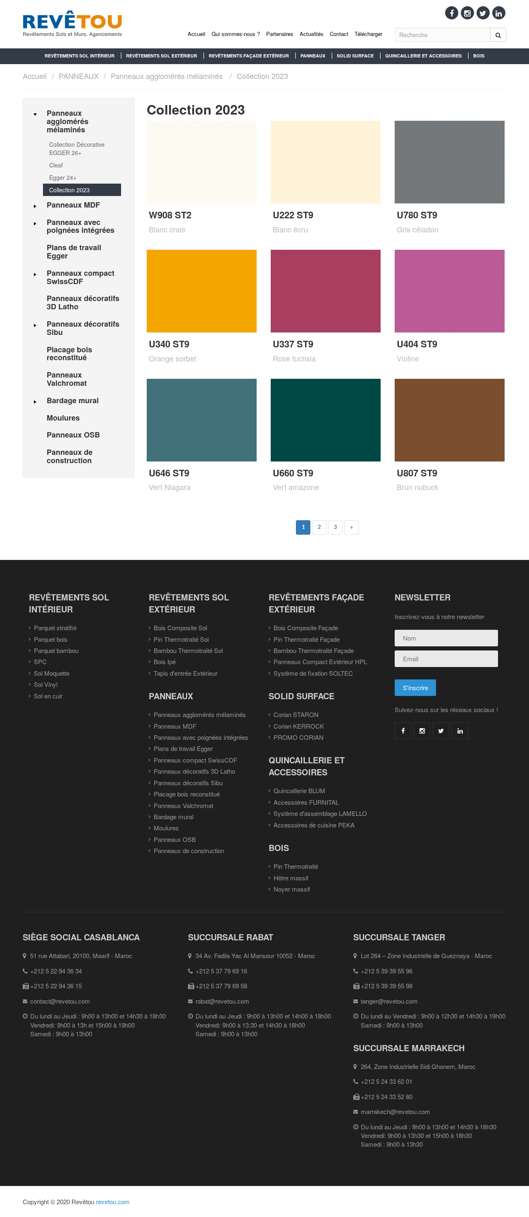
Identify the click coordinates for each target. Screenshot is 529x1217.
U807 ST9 (417, 472)
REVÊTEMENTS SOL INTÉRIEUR (79, 56)
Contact (339, 34)
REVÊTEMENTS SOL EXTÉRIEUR (161, 56)
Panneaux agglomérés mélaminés (167, 75)
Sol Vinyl (45, 684)
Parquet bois (51, 639)
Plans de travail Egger (183, 748)
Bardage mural (173, 816)
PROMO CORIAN (299, 737)
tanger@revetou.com (389, 1001)
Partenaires (279, 34)
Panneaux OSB (175, 839)
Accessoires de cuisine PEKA (314, 824)
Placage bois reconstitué (187, 793)
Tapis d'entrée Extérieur (185, 673)
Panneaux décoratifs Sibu (188, 782)
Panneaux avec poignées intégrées (201, 737)
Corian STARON (296, 714)
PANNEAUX (312, 56)
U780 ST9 (417, 214)
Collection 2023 (262, 75)
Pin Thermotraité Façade (307, 639)
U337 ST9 (293, 343)
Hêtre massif (291, 877)
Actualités (312, 34)
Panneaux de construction (189, 850)
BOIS (478, 56)
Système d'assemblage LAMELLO (320, 813)
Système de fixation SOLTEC (313, 673)
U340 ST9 (169, 343)
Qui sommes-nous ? (236, 34)
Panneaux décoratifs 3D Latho (194, 771)
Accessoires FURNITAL (306, 802)
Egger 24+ (62, 177)
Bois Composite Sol (180, 627)
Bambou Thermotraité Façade (314, 650)
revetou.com (113, 1201)
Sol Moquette (51, 673)
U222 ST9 (293, 214)
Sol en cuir (48, 695)
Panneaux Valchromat (183, 805)
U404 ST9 (417, 343)
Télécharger (368, 34)
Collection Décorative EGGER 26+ (77, 148)
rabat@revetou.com (222, 1001)
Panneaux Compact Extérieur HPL (320, 661)
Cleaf (56, 165)
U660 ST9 (293, 472)
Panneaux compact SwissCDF (195, 760)
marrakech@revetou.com (395, 1111)
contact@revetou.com (60, 1001)
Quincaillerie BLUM (299, 790)
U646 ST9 (169, 472)
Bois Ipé (165, 661)
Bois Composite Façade (306, 627)
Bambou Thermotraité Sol (188, 650)
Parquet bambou (56, 650)
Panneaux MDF (175, 726)
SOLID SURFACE (355, 56)
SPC (40, 661)
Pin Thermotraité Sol (181, 639)
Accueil (196, 34)
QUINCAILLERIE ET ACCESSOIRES (423, 56)
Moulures (166, 827)
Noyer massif (292, 889)
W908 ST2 (170, 214)
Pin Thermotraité (296, 866)
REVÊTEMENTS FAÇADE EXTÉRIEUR (249, 56)
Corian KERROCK (299, 726)
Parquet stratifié (55, 627)
